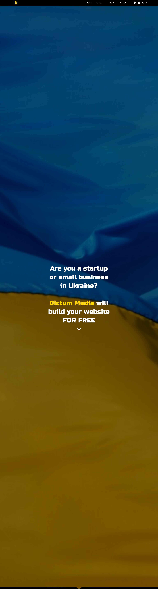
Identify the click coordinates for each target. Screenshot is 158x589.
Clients (112, 3)
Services (100, 3)
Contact (123, 3)
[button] (100, 3)
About (89, 3)
